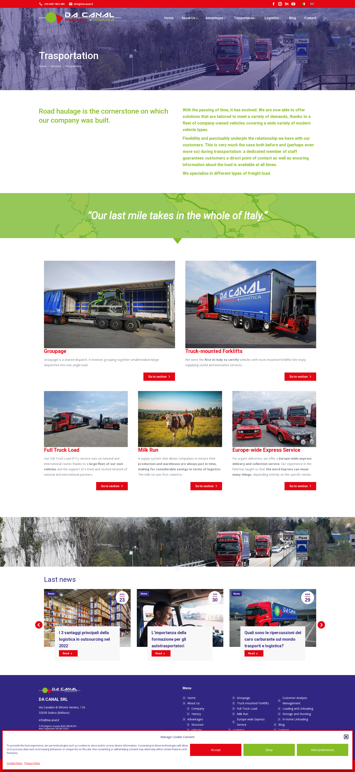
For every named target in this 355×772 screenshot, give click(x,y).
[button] (346, 737)
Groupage (243, 698)
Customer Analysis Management (294, 700)
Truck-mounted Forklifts (253, 703)
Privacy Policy (32, 763)
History (196, 714)
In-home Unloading (295, 719)
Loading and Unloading (297, 708)
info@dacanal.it (83, 4)
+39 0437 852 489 (54, 4)
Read (66, 653)
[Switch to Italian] (304, 4)
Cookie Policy (14, 763)
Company (197, 708)
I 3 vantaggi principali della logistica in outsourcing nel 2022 (84, 639)
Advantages (195, 719)
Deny (269, 750)
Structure (197, 725)
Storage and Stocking (296, 714)
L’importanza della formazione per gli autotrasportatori (169, 639)
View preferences (322, 750)
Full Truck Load (247, 708)
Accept (215, 750)
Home (191, 698)
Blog (281, 725)
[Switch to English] (312, 4)
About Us (193, 703)
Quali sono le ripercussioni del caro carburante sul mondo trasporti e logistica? (272, 639)
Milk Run (242, 714)
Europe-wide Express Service (251, 722)
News (51, 593)
